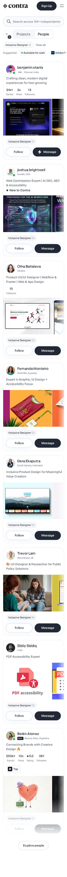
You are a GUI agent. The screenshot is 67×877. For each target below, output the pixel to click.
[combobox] (33, 21)
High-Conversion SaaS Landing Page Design (24, 124)
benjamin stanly (30, 67)
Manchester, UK (25, 558)
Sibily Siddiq (27, 646)
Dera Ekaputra (28, 461)
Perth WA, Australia (27, 373)
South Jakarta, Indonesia (30, 465)
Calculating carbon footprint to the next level (25, 507)
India (19, 650)
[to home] (15, 6)
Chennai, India (31, 72)
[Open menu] (62, 6)
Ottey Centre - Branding (19, 417)
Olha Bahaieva (29, 266)
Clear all (41, 44)
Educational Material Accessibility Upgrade (19, 688)
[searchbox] (36, 21)
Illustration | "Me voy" (18, 803)
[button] (29, 44)
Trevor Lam (26, 553)
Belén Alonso (28, 734)
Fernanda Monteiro (32, 369)
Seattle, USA (23, 174)
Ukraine (21, 271)
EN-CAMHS (12, 602)
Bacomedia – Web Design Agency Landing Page (25, 323)
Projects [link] (23, 34)
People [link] (43, 34)
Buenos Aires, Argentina (37, 738)
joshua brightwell (31, 170)
